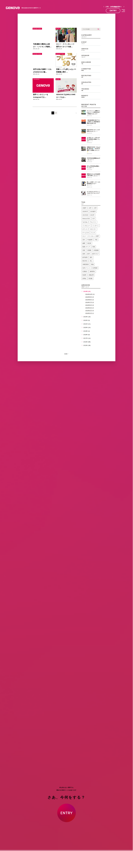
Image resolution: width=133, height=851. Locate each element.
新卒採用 (84, 257)
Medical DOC (86, 218)
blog (58, 28)
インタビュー (86, 225)
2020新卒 (93, 211)
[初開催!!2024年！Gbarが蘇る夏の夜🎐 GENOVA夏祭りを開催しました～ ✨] (83, 148)
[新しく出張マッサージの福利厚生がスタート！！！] (83, 183)
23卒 (95, 208)
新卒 (88, 254)
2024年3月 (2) (89, 308)
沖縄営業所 (85, 264)
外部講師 (96, 250)
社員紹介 (84, 271)
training (36, 79)
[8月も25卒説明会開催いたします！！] (83, 167)
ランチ (93, 232)
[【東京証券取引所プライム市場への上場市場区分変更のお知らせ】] (83, 122)
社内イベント (86, 268)
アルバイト (93, 222)
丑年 (83, 239)
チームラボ (85, 232)
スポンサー (93, 229)
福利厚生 (92, 271)
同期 (93, 246)
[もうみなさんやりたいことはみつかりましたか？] (83, 193)
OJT (93, 218)
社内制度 (94, 268)
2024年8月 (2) (89, 299)
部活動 (90, 278)
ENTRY (113, 10)
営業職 (89, 250)
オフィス (84, 229)
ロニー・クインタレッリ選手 (90, 236)
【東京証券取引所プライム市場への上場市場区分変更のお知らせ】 (93, 122)
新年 (91, 257)
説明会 (84, 278)
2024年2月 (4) (89, 310)
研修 (92, 264)
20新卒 (84, 208)
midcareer (86, 62)
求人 (91, 261)
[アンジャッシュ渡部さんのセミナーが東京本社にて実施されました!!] (83, 112)
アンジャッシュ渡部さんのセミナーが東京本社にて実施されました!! (93, 112)
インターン (95, 225)
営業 (83, 250)
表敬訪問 (91, 275)
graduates (86, 82)
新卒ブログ (95, 254)
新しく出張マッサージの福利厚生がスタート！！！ (93, 183)
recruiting (37, 28)
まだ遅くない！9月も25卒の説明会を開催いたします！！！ (93, 139)
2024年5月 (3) (89, 305)
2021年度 (85, 215)
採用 (83, 254)
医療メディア (86, 246)
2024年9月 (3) (89, 297)
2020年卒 (85, 211)
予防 (96, 239)
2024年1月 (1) (89, 313)
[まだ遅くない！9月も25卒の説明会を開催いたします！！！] (83, 139)
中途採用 (89, 239)
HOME (65, 353)
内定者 (89, 243)
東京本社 (84, 261)
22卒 (90, 208)
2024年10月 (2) (90, 294)
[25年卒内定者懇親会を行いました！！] (83, 160)
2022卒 (92, 215)
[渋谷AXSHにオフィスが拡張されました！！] (83, 131)
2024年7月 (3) (89, 302)
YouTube (84, 222)
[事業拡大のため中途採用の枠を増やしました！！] (83, 175)
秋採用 (84, 275)
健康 (83, 243)
